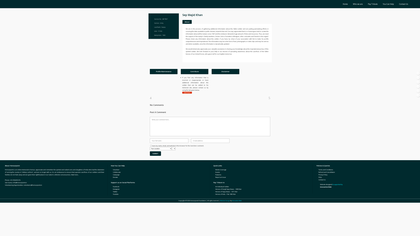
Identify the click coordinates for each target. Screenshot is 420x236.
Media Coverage (220, 170)
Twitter (115, 192)
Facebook (116, 187)
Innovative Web (237, 201)
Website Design (225, 201)
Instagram (116, 189)
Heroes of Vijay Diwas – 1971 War (226, 192)
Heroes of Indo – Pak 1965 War (225, 194)
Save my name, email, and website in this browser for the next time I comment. (178, 146)
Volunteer (116, 170)
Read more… (75, 175)
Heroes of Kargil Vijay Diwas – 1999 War (228, 189)
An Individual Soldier (222, 187)
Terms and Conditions (325, 170)
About (187, 22)
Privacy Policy (322, 175)
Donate (115, 177)
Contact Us (322, 180)
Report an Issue (220, 177)
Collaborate (117, 172)
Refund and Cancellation (326, 172)
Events (217, 172)
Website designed (326, 184)
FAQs (320, 177)
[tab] (164, 71)
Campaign (116, 175)
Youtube (115, 194)
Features (218, 175)
